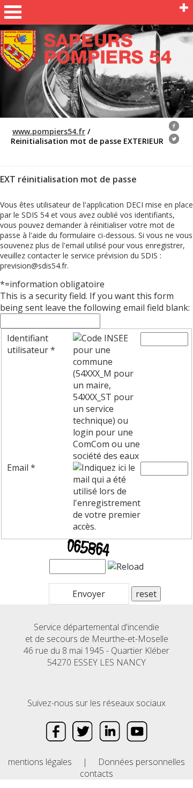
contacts (96, 773)
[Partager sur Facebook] (174, 126)
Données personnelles (141, 762)
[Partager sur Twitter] (174, 139)
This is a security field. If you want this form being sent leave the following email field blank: (95, 301)
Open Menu (13, 12)
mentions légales (40, 762)
